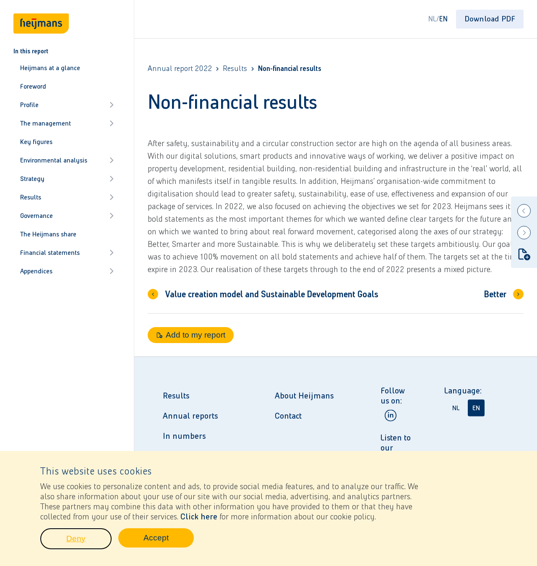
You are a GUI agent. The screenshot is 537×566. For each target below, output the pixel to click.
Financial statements (50, 253)
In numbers (184, 436)
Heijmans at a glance (50, 68)
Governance (36, 216)
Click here (198, 516)
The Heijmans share (48, 234)
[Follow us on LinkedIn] (391, 415)
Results (30, 197)
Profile (29, 105)
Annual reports (190, 416)
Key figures (36, 142)
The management (45, 123)
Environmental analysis (53, 160)
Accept (168, 540)
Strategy (32, 179)
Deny (89, 541)
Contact (288, 416)
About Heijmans (304, 395)
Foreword (33, 86)
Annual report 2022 (180, 68)
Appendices (36, 271)
